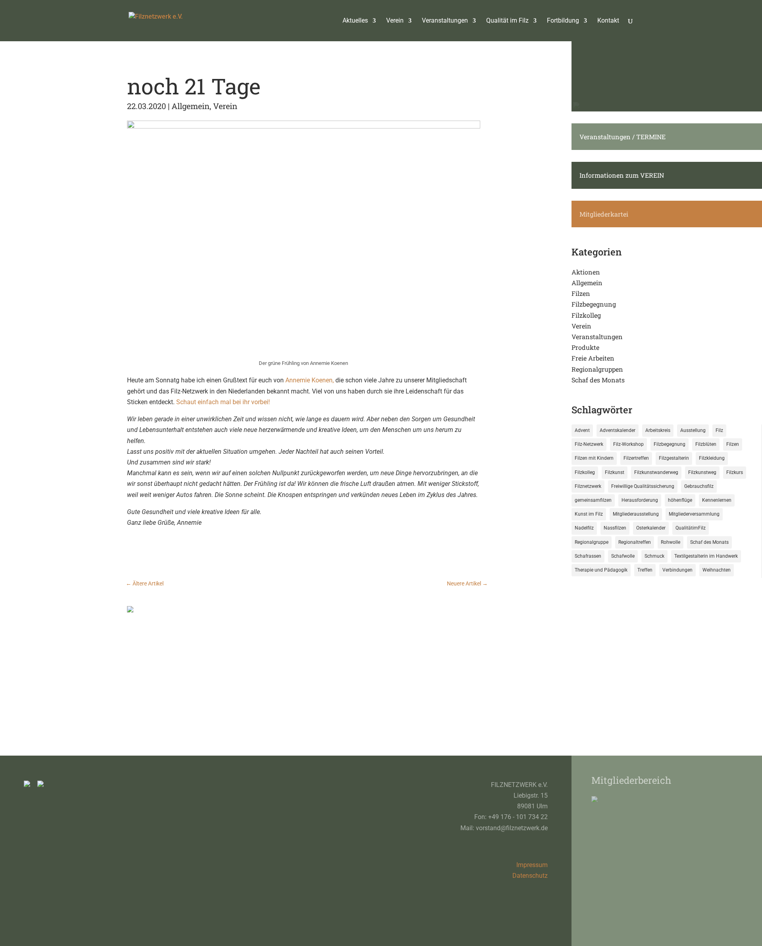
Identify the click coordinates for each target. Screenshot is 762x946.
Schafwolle (623, 556)
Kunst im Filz (589, 514)
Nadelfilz (584, 528)
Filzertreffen (636, 458)
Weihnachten (716, 570)
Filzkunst (614, 472)
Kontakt (608, 21)
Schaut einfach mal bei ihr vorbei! (222, 402)
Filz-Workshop (628, 444)
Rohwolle (670, 542)
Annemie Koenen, (309, 380)
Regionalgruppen (597, 369)
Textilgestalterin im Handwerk (706, 556)
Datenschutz (530, 875)
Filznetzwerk (588, 486)
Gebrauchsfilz (699, 486)
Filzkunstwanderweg (656, 472)
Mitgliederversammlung (694, 514)
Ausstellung (693, 430)
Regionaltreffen (634, 542)
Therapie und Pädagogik (601, 570)
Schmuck (654, 556)
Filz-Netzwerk (589, 444)
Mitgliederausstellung (636, 514)
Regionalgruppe (591, 542)
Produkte (585, 347)
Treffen (644, 570)
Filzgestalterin (674, 458)
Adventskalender (617, 430)
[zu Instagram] (30, 785)
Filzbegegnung (594, 304)
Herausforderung (640, 500)
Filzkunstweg (702, 472)
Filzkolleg (586, 315)
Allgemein (190, 106)
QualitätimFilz (690, 528)
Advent (582, 430)
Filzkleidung (712, 458)
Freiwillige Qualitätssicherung (642, 486)
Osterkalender (651, 528)
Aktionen (586, 272)
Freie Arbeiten (593, 358)
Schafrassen (588, 556)
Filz (719, 430)
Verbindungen (677, 570)
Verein (225, 106)
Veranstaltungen (597, 336)
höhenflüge (680, 500)
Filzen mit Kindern (594, 458)
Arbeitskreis (657, 430)
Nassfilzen (615, 528)
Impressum (532, 865)
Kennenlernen (716, 500)
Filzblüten (705, 444)
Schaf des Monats (598, 380)
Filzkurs (734, 472)
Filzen (581, 293)
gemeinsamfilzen (593, 500)
